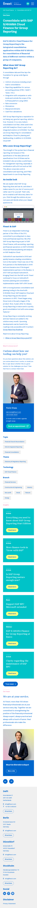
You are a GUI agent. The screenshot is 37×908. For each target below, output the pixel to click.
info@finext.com (10, 804)
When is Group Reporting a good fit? (18, 338)
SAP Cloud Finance (8, 10)
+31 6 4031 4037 (12, 415)
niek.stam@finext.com (13, 412)
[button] (28, 3)
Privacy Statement (9, 903)
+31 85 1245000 (10, 806)
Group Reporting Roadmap (13, 330)
